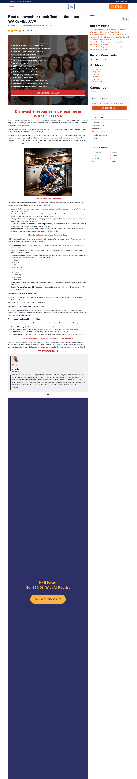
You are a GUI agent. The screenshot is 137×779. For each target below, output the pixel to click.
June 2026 (97, 69)
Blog (50, 26)
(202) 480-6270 (111, 108)
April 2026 (96, 74)
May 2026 (96, 72)
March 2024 (97, 81)
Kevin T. (15, 365)
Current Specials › (122, 1)
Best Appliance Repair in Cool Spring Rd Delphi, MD (108, 35)
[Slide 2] (47, 394)
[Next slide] (85, 373)
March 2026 (97, 77)
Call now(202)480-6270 (48, 599)
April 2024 (97, 79)
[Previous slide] (11, 373)
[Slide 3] (50, 394)
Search (93, 16)
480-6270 (48, 93)
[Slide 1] (45, 394)
